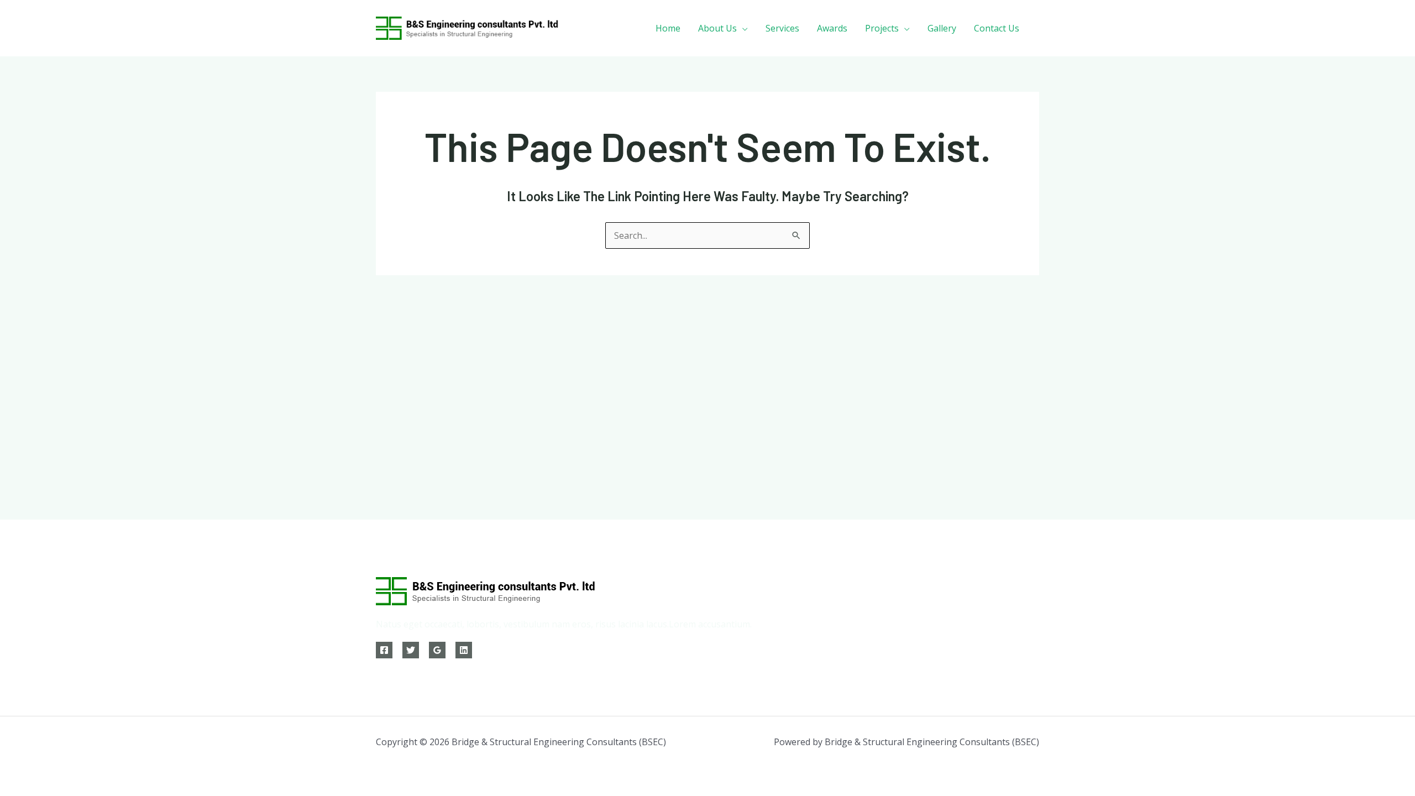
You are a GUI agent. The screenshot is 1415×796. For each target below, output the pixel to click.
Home (668, 28)
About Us (717, 28)
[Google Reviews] (437, 650)
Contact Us (996, 28)
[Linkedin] (463, 650)
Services (782, 28)
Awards (832, 28)
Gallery (941, 28)
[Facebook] (384, 650)
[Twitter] (410, 650)
